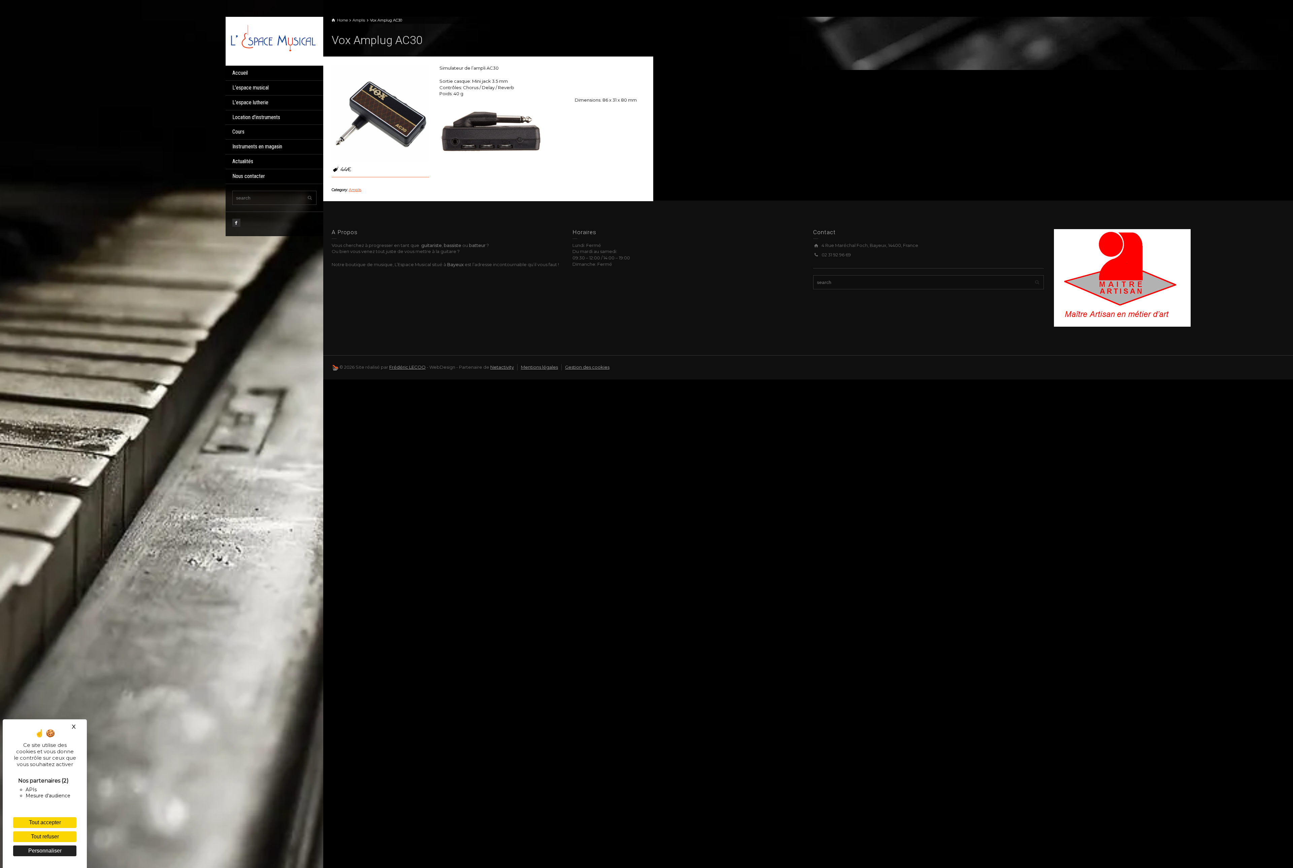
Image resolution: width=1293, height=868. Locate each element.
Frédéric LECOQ (407, 367)
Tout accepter (45, 822)
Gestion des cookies (587, 367)
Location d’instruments (256, 117)
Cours (238, 132)
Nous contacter (248, 176)
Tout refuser (45, 836)
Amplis (355, 190)
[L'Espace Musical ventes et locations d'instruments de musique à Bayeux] (273, 37)
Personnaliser (45, 851)
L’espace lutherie (250, 102)
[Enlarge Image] (380, 113)
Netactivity (502, 367)
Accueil (240, 73)
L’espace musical (250, 87)
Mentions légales (539, 367)
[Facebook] (236, 223)
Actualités (242, 161)
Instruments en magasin (257, 146)
